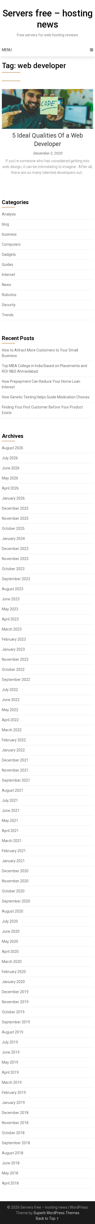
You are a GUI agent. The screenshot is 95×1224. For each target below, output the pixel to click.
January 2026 (13, 498)
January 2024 (13, 538)
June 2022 (11, 700)
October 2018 (13, 1133)
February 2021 (14, 851)
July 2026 (10, 458)
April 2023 (10, 619)
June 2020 (11, 931)
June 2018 (11, 1163)
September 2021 (16, 780)
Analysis (9, 214)
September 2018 (16, 1143)
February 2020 (14, 972)
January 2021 (13, 861)
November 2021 (15, 770)
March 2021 (12, 841)
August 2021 (12, 790)
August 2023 (12, 589)
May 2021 (10, 820)
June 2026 (11, 468)
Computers (11, 244)
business (9, 234)
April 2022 (10, 720)
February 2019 (14, 1092)
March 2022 (12, 730)
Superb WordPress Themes (56, 1213)
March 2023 (12, 629)
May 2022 (10, 710)
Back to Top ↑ (47, 1218)
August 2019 (12, 1032)
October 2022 (13, 669)
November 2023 (15, 559)
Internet (8, 274)
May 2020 (10, 941)
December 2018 (15, 1113)
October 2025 (13, 528)
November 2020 (15, 881)
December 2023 (15, 549)
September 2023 (16, 579)
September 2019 (16, 1022)
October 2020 (13, 891)
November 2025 (15, 518)
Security (9, 305)
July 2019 (10, 1042)
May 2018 (10, 1173)
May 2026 (10, 478)
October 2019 (13, 1012)
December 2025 (15, 508)
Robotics (9, 295)
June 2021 (11, 810)
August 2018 (12, 1153)
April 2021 (10, 831)
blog (5, 224)
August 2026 (12, 448)
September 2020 (16, 901)
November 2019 (15, 1002)
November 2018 (15, 1123)
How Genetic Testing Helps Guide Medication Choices (45, 397)
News (6, 285)
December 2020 (15, 871)
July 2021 (10, 800)
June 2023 (11, 599)
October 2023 (13, 569)
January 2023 (13, 649)
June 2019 (11, 1052)
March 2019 (12, 1082)
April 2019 (10, 1072)
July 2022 (10, 690)
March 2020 (12, 961)
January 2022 (13, 750)
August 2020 (12, 911)
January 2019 (13, 1102)
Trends (7, 315)
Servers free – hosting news (48, 19)
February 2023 (14, 639)
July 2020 (10, 921)
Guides (7, 264)
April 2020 (10, 951)
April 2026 (10, 488)
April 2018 (10, 1183)
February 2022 (14, 740)
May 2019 (10, 1062)
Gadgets (9, 254)
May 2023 (10, 609)
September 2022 (16, 679)
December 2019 (15, 992)
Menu (7, 50)
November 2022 (15, 659)
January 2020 (13, 982)
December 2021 (15, 760)
